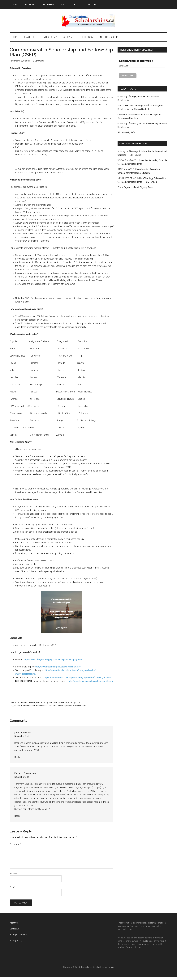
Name (13, 873)
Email (13, 887)
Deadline (31, 702)
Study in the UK (79, 705)
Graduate (53, 702)
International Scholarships (88, 20)
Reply (17, 757)
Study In (73, 702)
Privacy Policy (16, 940)
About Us (14, 923)
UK (79, 702)
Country (23, 702)
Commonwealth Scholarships (34, 705)
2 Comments (39, 61)
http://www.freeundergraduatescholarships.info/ (58, 666)
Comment (15, 844)
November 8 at (21, 777)
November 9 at (21, 736)
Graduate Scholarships (58, 705)
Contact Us (14, 929)
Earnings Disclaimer (18, 934)
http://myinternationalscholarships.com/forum (91, 681)
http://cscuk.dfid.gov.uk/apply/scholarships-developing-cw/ (53, 659)
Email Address (125, 66)
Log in (111, 967)
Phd (70, 705)
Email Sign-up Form (143, 187)
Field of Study (42, 702)
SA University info (126, 132)
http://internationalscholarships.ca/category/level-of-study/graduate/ (77, 677)
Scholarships (63, 702)
